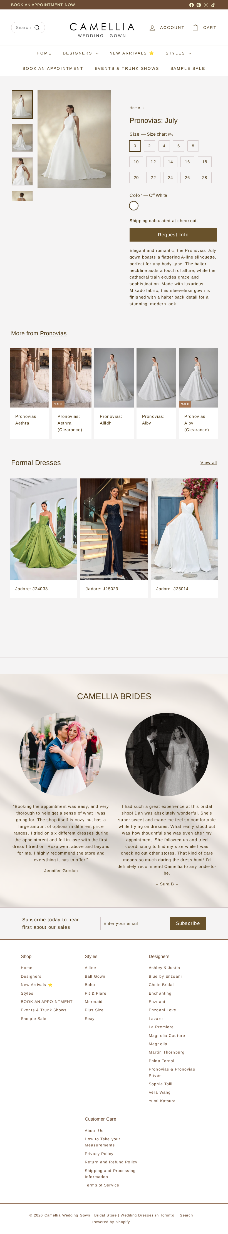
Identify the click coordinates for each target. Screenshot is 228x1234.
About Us (94, 1130)
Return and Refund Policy (111, 1162)
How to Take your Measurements (102, 1142)
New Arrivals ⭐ (132, 53)
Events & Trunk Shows (127, 68)
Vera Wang (160, 1092)
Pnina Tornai (162, 1061)
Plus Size (94, 1010)
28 (204, 177)
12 (153, 161)
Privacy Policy (99, 1153)
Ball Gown (95, 976)
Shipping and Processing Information (110, 1173)
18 (204, 161)
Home (44, 53)
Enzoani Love (163, 1010)
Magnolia (158, 1044)
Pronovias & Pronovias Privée (172, 1072)
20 (136, 177)
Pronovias (53, 333)
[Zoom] (74, 139)
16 (187, 161)
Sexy (90, 1018)
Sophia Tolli (161, 1084)
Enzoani (157, 1001)
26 (187, 177)
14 (170, 161)
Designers (78, 53)
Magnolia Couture (167, 1035)
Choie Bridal (161, 984)
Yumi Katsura (162, 1101)
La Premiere (161, 1027)
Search (186, 1215)
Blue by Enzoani (165, 976)
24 (170, 177)
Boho (90, 984)
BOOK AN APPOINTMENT (53, 68)
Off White (134, 206)
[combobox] (28, 27)
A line (90, 967)
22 (153, 177)
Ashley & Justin (164, 967)
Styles (176, 53)
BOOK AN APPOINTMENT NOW (43, 5)
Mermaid (94, 1001)
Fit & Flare (95, 993)
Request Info (173, 234)
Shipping (139, 220)
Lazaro (156, 1018)
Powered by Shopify (111, 1222)
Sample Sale (187, 68)
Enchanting (160, 993)
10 (136, 161)
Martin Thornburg (167, 1052)
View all (208, 462)
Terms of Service (102, 1185)
